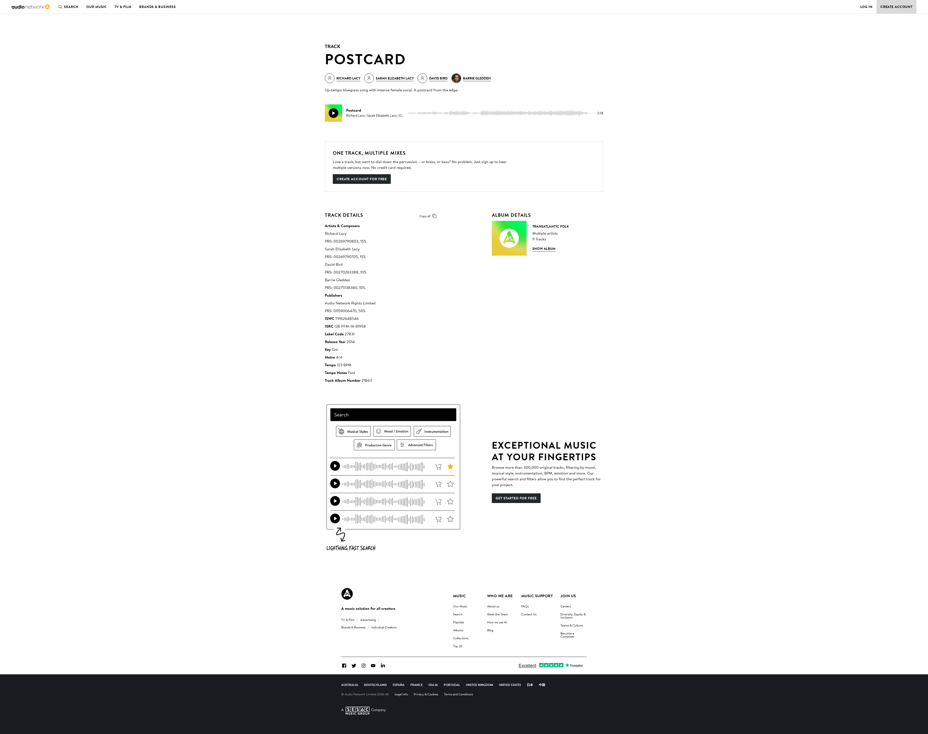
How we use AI (497, 622)
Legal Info (401, 694)
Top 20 (457, 646)
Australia (349, 685)
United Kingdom (479, 685)
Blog (490, 630)
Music (459, 595)
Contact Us (528, 614)
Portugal (452, 685)
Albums (458, 630)
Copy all (425, 216)
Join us (568, 595)
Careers (565, 606)
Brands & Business (157, 6)
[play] (333, 113)
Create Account (896, 6)
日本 (530, 685)
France (416, 685)
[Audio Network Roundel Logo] (347, 594)
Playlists (458, 622)
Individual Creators (384, 627)
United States (510, 685)
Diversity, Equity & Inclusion (573, 615)
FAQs (525, 606)
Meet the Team (497, 614)
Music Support (537, 595)
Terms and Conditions (458, 694)
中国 (542, 685)
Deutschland (375, 685)
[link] (31, 6)
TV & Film (123, 6)
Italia (433, 685)
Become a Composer (567, 635)
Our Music (96, 6)
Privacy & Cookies (426, 694)
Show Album (544, 248)
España (399, 685)
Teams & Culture (571, 625)
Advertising (368, 620)
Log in (866, 6)
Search (71, 6)
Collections (460, 638)
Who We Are (500, 595)
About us (493, 606)
